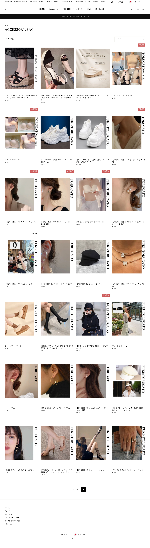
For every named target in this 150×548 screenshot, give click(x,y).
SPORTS (103, 2)
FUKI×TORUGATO (20, 2)
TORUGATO (72, 9)
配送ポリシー (9, 514)
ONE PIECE (33, 2)
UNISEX (95, 2)
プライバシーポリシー (12, 517)
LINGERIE (79, 2)
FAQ (89, 9)
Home (6, 25)
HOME (42, 9)
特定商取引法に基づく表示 (13, 521)
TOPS (41, 2)
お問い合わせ (9, 524)
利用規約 (7, 508)
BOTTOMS (48, 2)
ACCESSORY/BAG (68, 2)
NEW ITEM (8, 2)
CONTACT (99, 9)
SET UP (56, 2)
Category (52, 9)
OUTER (87, 2)
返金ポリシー (9, 511)
